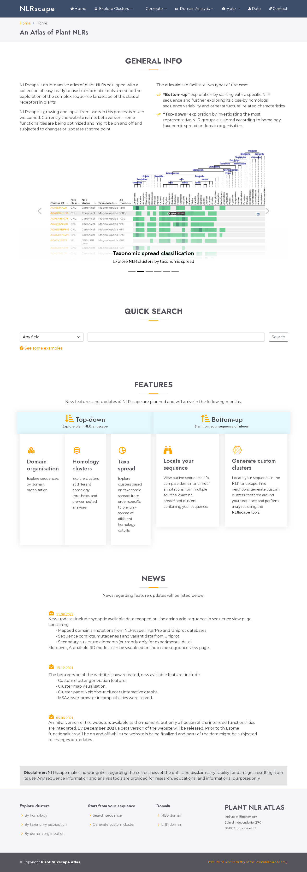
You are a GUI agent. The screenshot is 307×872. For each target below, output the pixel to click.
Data (256, 8)
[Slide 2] (140, 271)
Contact (280, 8)
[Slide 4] (157, 271)
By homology (35, 815)
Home (80, 8)
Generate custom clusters (254, 464)
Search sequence (107, 815)
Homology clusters (85, 465)
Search (278, 337)
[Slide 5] (166, 271)
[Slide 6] (175, 271)
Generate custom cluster (114, 824)
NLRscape (37, 8)
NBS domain (172, 815)
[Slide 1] (132, 271)
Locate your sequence (179, 464)
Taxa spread (126, 465)
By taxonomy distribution (45, 824)
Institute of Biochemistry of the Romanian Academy (247, 862)
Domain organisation (43, 465)
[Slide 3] (149, 271)
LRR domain (171, 824)
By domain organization (44, 833)
